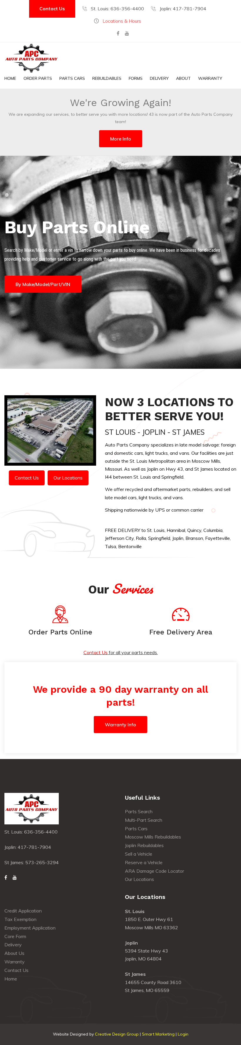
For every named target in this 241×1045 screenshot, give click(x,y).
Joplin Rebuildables (144, 845)
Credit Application (23, 911)
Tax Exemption (20, 919)
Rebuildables (106, 78)
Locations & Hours (122, 21)
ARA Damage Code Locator (154, 871)
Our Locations (68, 478)
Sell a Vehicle (138, 854)
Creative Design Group (117, 1034)
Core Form (15, 936)
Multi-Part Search (143, 820)
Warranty (210, 78)
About (183, 78)
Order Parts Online (60, 632)
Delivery (159, 78)
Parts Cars (72, 78)
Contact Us (52, 8)
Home (10, 78)
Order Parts (38, 78)
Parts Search (139, 811)
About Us (14, 953)
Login (183, 1034)
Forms (136, 78)
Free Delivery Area (180, 632)
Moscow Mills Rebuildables (153, 837)
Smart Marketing (158, 1034)
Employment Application (30, 928)
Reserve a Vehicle (144, 862)
